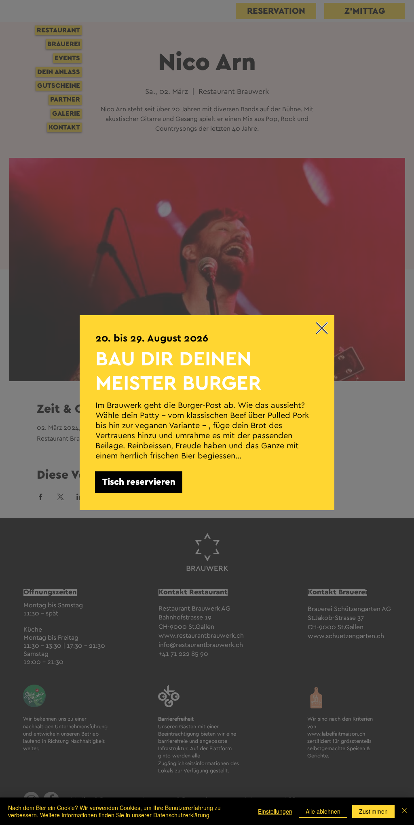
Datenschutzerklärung (181, 815)
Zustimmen (373, 811)
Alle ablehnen (323, 811)
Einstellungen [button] (275, 811)
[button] (322, 328)
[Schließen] (404, 811)
